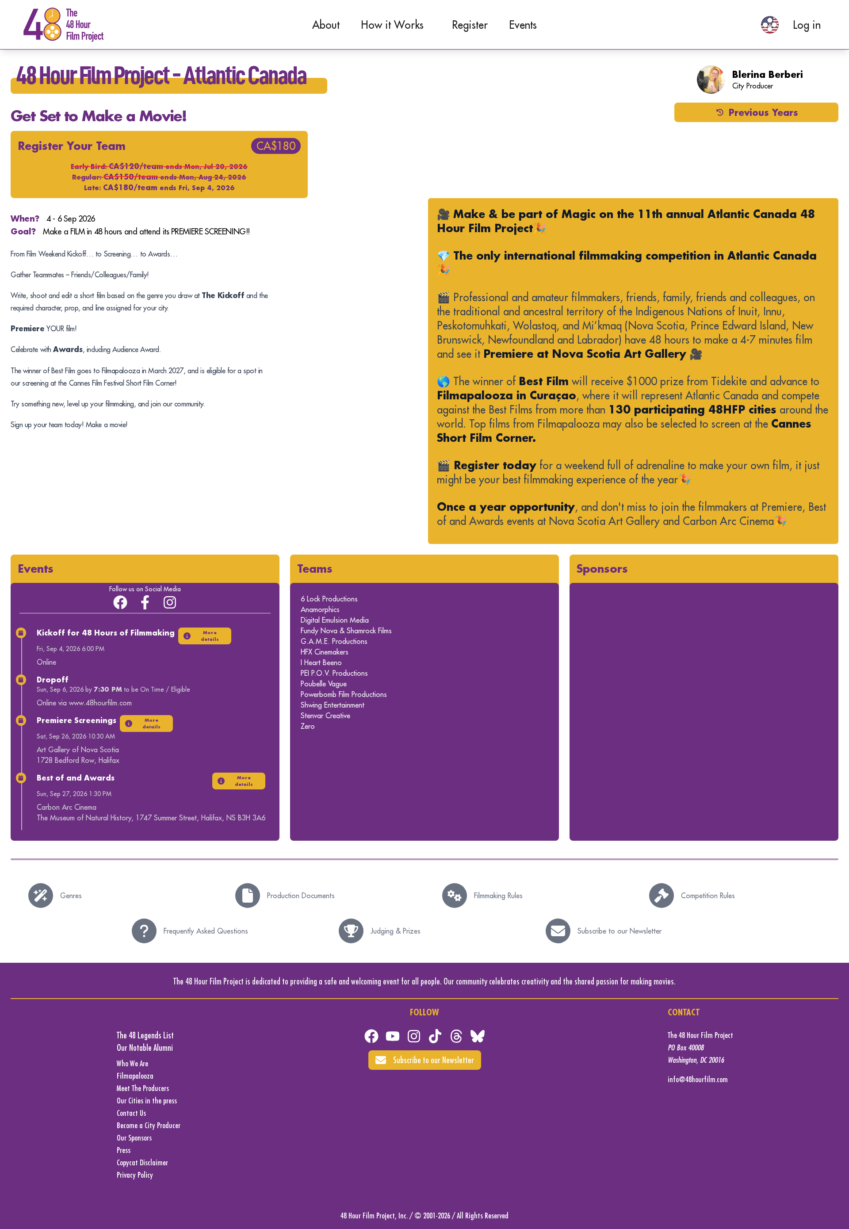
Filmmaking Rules (498, 895)
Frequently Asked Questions (206, 931)
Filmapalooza (135, 1075)
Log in (807, 24)
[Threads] (456, 1036)
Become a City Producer (148, 1125)
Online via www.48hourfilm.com (84, 702)
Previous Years (763, 112)
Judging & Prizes (396, 931)
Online (46, 662)
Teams (315, 568)
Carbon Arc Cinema (66, 807)
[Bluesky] (477, 1036)
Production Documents (301, 895)
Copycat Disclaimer (142, 1162)
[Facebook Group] (120, 602)
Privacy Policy (135, 1174)
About (326, 24)
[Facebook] (371, 1036)
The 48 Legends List (145, 1035)
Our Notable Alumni (145, 1047)
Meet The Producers (143, 1088)
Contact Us (131, 1113)
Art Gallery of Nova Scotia (78, 749)
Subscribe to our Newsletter (619, 931)
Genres (71, 895)
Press (123, 1150)
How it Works (392, 24)
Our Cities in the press (147, 1100)
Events (523, 24)
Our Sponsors (134, 1137)
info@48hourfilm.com (698, 1079)
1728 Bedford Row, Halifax (78, 760)
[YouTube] (393, 1036)
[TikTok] (435, 1036)
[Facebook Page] (145, 602)
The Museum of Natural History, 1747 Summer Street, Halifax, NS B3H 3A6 (151, 817)
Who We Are (132, 1063)
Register (470, 24)
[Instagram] (170, 602)
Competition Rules (708, 895)
